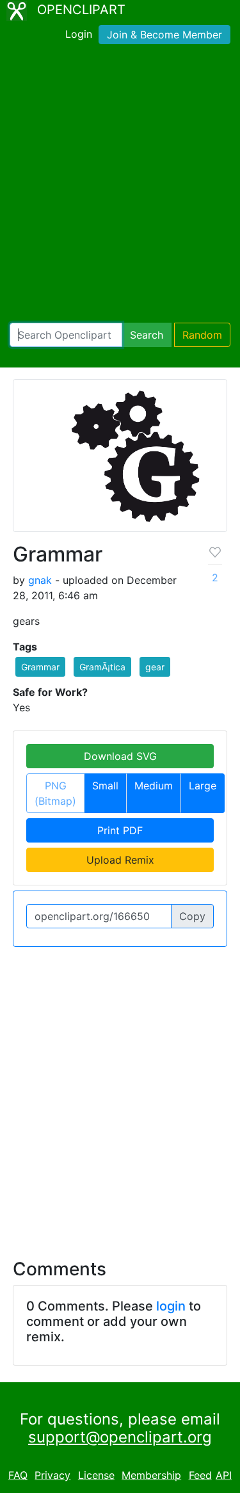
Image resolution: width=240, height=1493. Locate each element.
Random (202, 334)
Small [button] (105, 785)
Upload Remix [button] (120, 859)
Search (146, 334)
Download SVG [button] (120, 756)
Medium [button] (153, 785)
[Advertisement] (120, 186)
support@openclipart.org (120, 1437)
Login (78, 34)
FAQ (18, 1475)
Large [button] (202, 785)
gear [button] (154, 666)
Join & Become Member (164, 34)
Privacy (52, 1475)
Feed (200, 1475)
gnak (40, 580)
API (224, 1475)
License (96, 1475)
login (171, 1306)
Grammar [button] (40, 666)
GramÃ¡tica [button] (102, 666)
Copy (192, 916)
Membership (151, 1475)
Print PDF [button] (120, 830)
